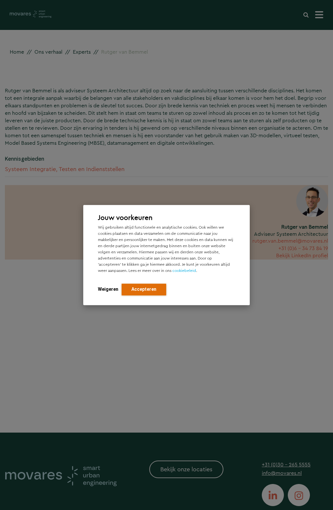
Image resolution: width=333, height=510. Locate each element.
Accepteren (143, 289)
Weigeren (108, 289)
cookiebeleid (184, 271)
